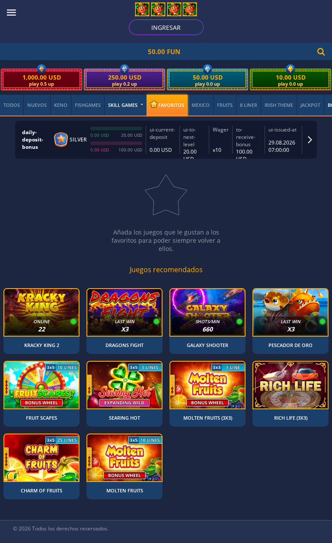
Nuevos (37, 105)
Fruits (225, 105)
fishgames (88, 105)
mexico (201, 105)
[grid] (166, 394)
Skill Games (122, 105)
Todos (11, 105)
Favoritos (171, 105)
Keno (60, 105)
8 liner (248, 105)
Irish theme (279, 105)
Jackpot (310, 105)
